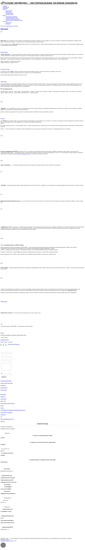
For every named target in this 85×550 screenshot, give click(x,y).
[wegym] (3, 118)
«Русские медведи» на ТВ (12, 17)
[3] (9, 196)
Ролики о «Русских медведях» (13, 19)
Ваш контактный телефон (7, 359)
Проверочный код (5, 372)
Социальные (9, 22)
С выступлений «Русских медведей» (14, 20)
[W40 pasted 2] (9, 305)
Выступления (9, 10)
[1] (1, 324)
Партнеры (4, 29)
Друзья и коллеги (10, 14)
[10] (9, 241)
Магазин (8, 23)
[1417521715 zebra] (5, 69)
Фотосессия (8, 11)
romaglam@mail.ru (5, 339)
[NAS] (2, 333)
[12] (9, 264)
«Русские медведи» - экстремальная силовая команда (39, 2)
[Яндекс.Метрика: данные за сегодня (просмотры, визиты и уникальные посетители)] (5, 539)
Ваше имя (3, 351)
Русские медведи (9, 26)
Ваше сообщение (5, 362)
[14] (9, 161)
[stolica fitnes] (4, 81)
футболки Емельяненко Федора (24, 153)
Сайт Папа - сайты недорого (7, 540)
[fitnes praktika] (4, 52)
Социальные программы (11, 16)
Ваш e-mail (4, 355)
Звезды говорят (9, 13)
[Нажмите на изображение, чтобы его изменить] (12, 373)
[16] (9, 103)
